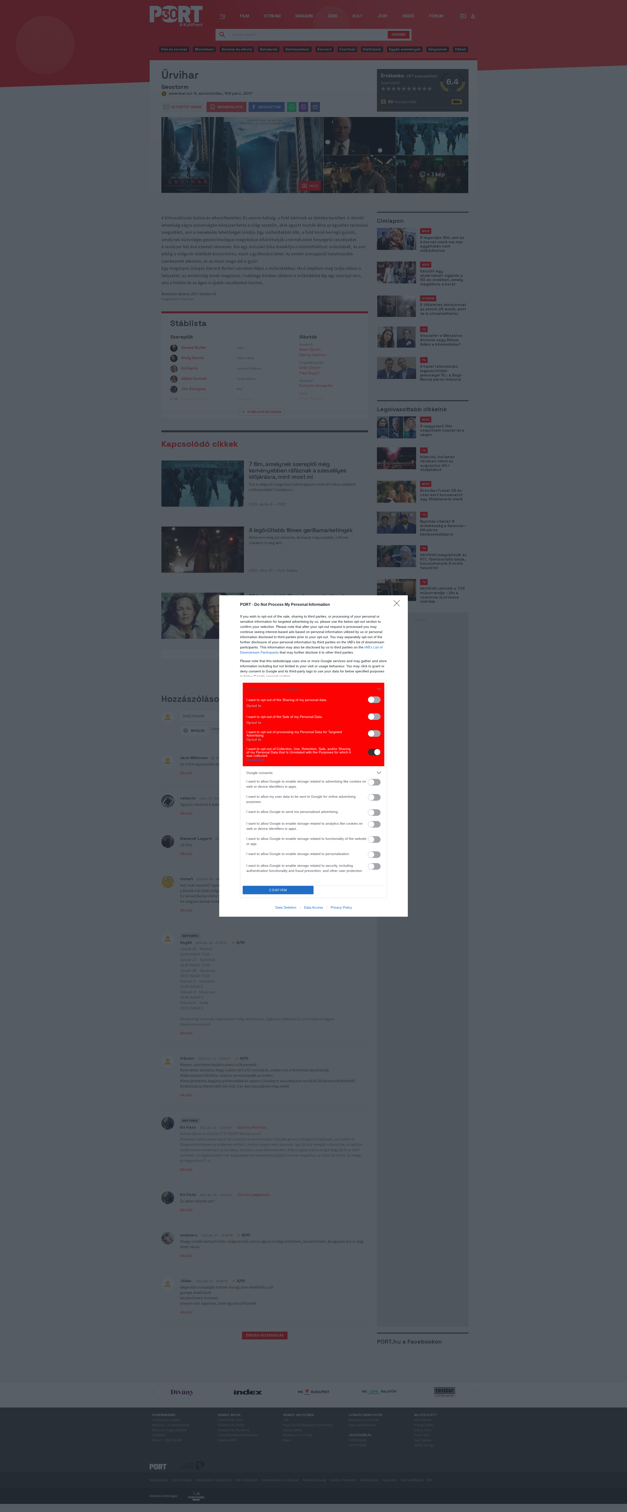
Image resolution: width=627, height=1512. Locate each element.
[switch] (374, 699)
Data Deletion (285, 907)
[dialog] (313, 756)
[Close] (398, 604)
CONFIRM (278, 890)
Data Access (313, 907)
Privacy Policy (341, 907)
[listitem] (313, 689)
